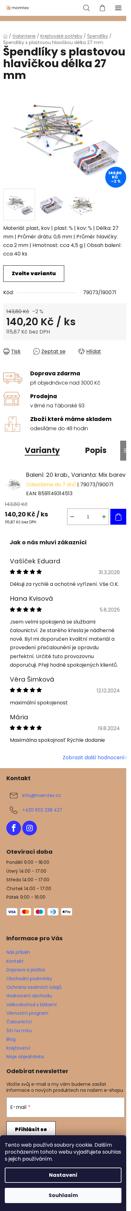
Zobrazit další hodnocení (94, 757)
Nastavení (63, 1175)
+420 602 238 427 (42, 809)
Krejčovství (18, 1048)
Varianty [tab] (42, 450)
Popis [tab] (96, 450)
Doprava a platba (25, 970)
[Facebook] (13, 828)
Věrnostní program (27, 1013)
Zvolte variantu (34, 273)
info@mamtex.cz (41, 795)
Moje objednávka (25, 1056)
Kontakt (15, 961)
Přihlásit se (31, 1129)
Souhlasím (63, 1195)
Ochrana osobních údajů (34, 987)
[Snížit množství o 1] (72, 517)
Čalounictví (19, 1022)
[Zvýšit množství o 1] (104, 517)
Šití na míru (19, 1030)
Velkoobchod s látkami (31, 1004)
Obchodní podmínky (29, 978)
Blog (11, 1039)
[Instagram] (29, 828)
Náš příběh (18, 952)
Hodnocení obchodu (29, 996)
